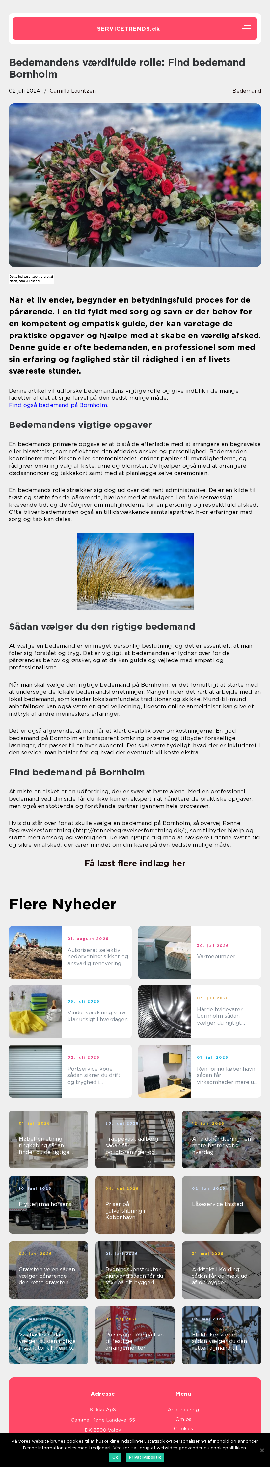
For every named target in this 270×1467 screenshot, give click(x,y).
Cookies (183, 1429)
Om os (183, 1419)
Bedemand (246, 91)
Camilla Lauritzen (73, 91)
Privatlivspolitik (145, 1457)
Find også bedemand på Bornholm (58, 405)
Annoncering (183, 1410)
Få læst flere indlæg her (135, 863)
